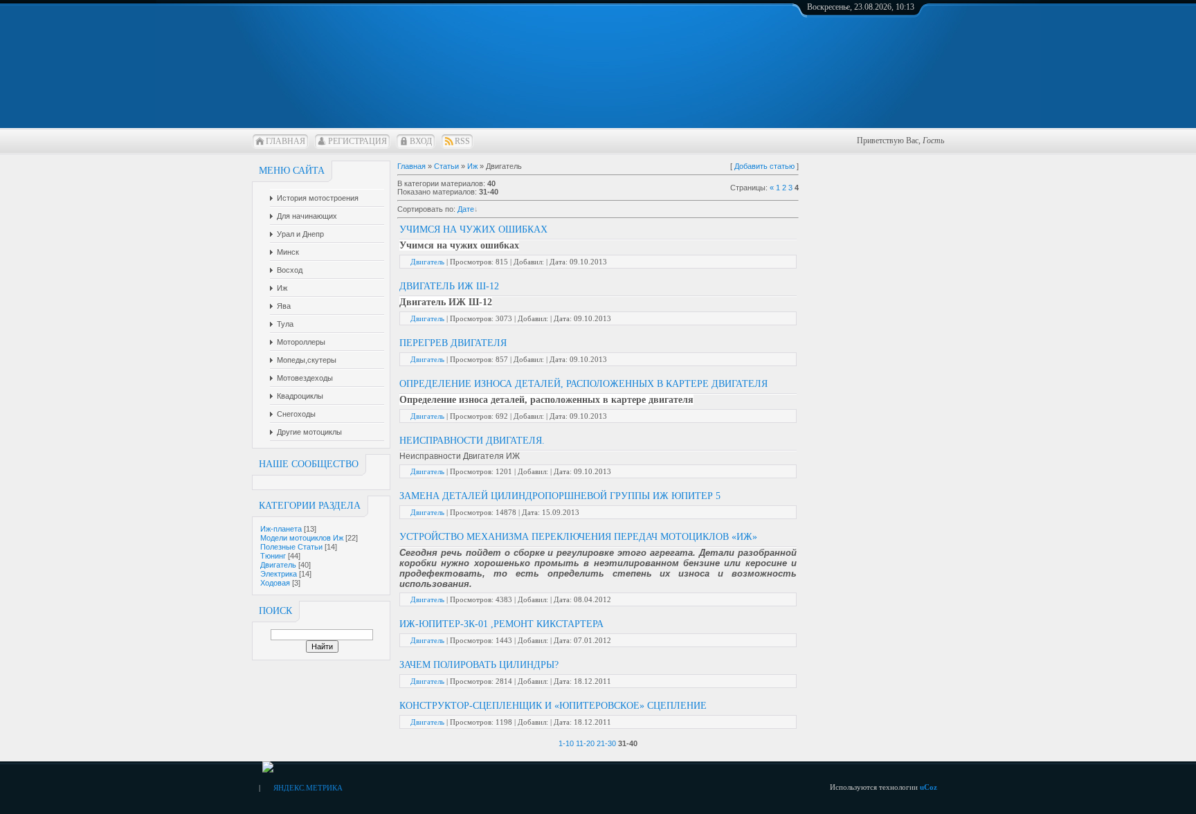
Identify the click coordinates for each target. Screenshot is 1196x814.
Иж (472, 166)
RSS (462, 141)
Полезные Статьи (291, 547)
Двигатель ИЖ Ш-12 (449, 286)
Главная (285, 141)
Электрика (278, 574)
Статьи (446, 166)
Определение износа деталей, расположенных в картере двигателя (583, 384)
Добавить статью (764, 166)
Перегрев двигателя (453, 343)
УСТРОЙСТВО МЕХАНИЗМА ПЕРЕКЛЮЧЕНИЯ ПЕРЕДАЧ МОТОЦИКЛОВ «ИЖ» (578, 537)
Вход (421, 141)
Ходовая (275, 583)
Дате (465, 209)
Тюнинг (273, 556)
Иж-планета (281, 529)
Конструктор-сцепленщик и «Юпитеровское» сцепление (553, 705)
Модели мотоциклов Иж (301, 538)
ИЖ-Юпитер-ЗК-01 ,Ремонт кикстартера (501, 624)
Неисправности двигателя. (472, 440)
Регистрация (357, 141)
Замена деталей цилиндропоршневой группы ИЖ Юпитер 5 (560, 496)
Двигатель (278, 565)
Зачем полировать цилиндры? (479, 665)
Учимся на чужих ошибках (473, 229)
